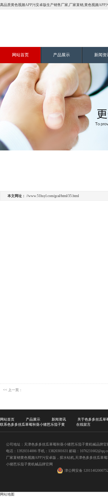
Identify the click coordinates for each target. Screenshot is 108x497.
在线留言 (83, 424)
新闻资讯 (59, 419)
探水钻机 (67, 457)
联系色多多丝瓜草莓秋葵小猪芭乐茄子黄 (32, 424)
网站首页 (20, 55)
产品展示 (61, 55)
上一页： (15, 390)
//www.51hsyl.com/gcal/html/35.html (52, 196)
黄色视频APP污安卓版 (38, 457)
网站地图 (7, 494)
